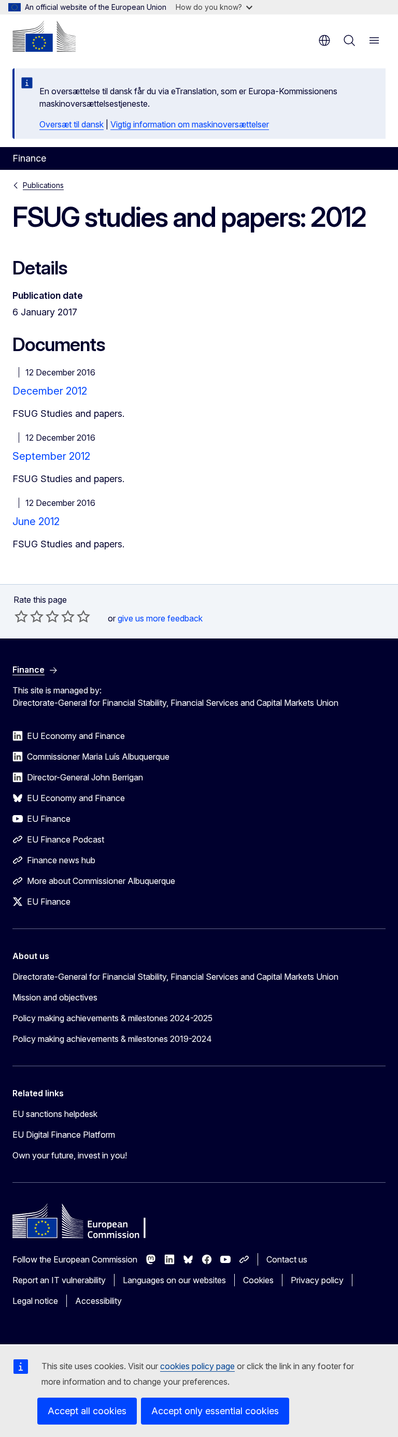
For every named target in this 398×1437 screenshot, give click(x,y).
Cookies (258, 1280)
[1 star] (21, 616)
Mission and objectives (54, 997)
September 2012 (51, 456)
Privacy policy (317, 1280)
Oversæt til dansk (71, 124)
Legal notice (35, 1301)
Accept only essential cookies (215, 1410)
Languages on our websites (174, 1280)
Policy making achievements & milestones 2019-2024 (112, 1039)
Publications (43, 185)
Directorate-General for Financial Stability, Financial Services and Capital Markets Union (175, 976)
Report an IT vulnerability (59, 1280)
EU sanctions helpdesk (54, 1114)
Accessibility (98, 1301)
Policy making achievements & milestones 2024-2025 (112, 1018)
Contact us (286, 1259)
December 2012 (49, 391)
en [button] (324, 40)
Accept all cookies (87, 1410)
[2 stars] (29, 616)
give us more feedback (160, 618)
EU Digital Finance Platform (63, 1134)
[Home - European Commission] (44, 36)
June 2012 (36, 521)
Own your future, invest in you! (69, 1155)
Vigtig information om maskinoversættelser (189, 124)
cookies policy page (197, 1366)
